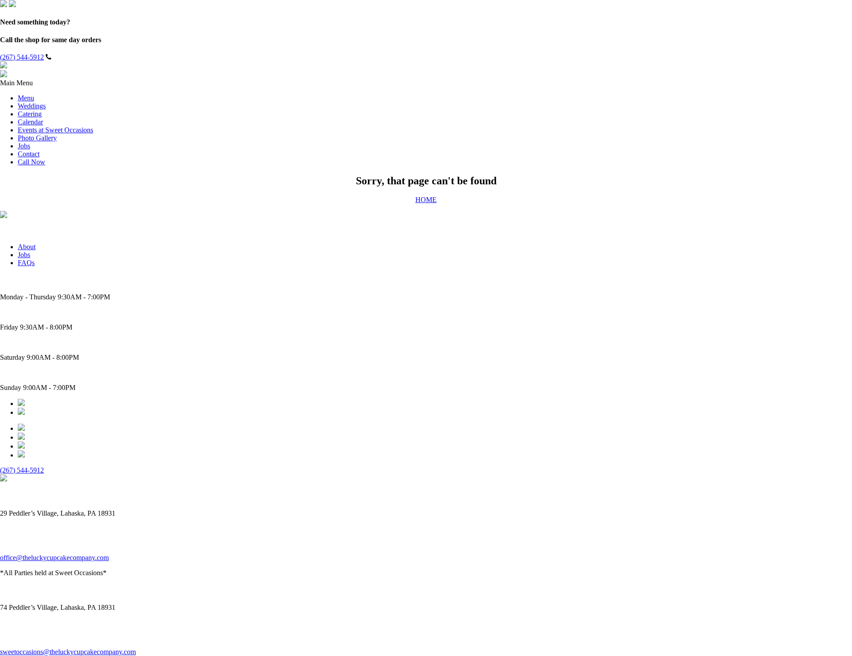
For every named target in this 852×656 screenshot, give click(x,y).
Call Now (31, 162)
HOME (426, 199)
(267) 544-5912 (22, 57)
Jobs (24, 146)
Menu (26, 98)
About (27, 246)
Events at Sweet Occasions (55, 130)
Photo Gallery (37, 138)
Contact (28, 154)
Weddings (32, 106)
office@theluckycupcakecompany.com (54, 557)
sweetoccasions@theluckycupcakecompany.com (68, 652)
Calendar (30, 122)
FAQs (26, 262)
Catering (30, 114)
